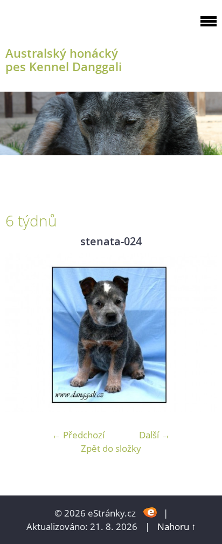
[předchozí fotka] (23, 332)
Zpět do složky (111, 448)
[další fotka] (199, 332)
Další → (154, 435)
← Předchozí (78, 435)
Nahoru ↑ (176, 526)
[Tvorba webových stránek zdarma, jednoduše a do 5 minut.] (150, 512)
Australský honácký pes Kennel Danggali (63, 60)
